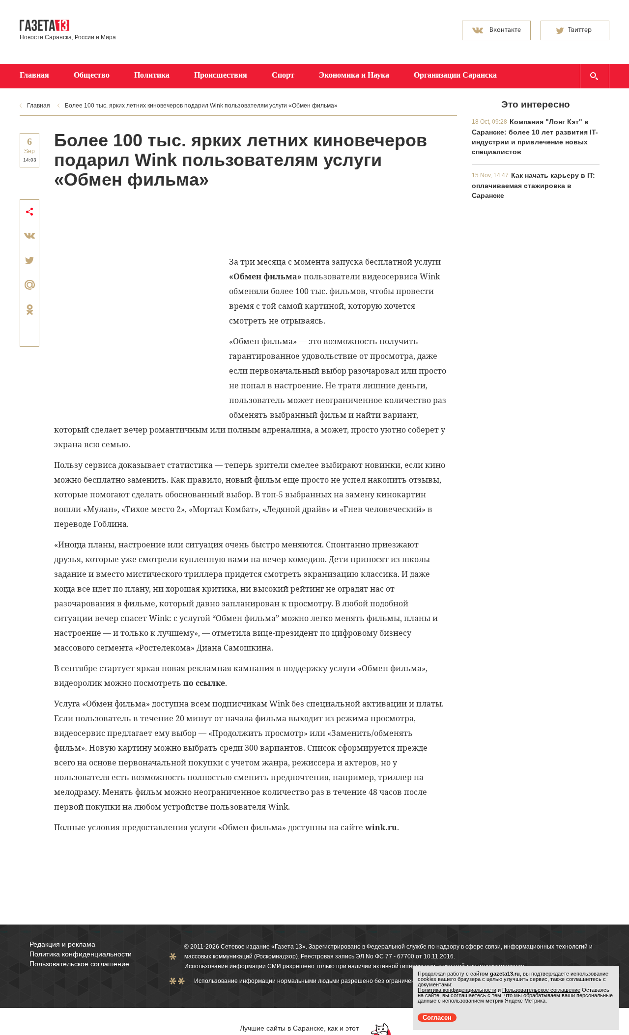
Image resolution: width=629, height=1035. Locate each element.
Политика (152, 75)
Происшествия (220, 75)
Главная (34, 75)
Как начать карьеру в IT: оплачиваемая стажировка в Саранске (533, 185)
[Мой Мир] (29, 284)
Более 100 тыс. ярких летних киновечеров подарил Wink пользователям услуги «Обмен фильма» (201, 105)
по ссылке (204, 683)
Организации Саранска (455, 75)
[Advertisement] (233, 221)
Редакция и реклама (62, 944)
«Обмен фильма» (265, 276)
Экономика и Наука (354, 75)
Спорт (283, 75)
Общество (92, 75)
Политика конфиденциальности (80, 954)
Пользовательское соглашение (79, 964)
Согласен (437, 1017)
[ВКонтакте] (29, 235)
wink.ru (381, 827)
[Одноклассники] (29, 309)
